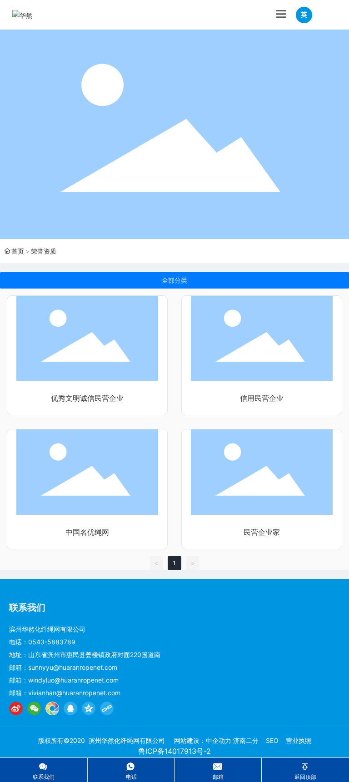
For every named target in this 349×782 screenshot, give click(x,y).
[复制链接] (107, 708)
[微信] (34, 708)
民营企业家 (262, 532)
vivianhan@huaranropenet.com (74, 693)
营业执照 (298, 740)
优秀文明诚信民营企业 (87, 398)
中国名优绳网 (87, 532)
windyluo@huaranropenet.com (73, 680)
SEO (272, 740)
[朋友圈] (52, 708)
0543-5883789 (51, 642)
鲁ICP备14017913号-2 (174, 751)
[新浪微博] (16, 708)
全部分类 (174, 280)
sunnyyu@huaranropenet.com (72, 667)
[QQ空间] (88, 708)
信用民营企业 (262, 398)
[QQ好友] (70, 708)
